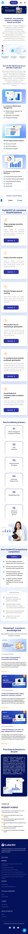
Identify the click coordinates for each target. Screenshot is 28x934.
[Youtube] (18, 928)
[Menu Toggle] (25, 2)
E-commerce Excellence (8, 690)
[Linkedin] (14, 928)
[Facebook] (10, 928)
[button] (2, 9)
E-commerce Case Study (8, 654)
